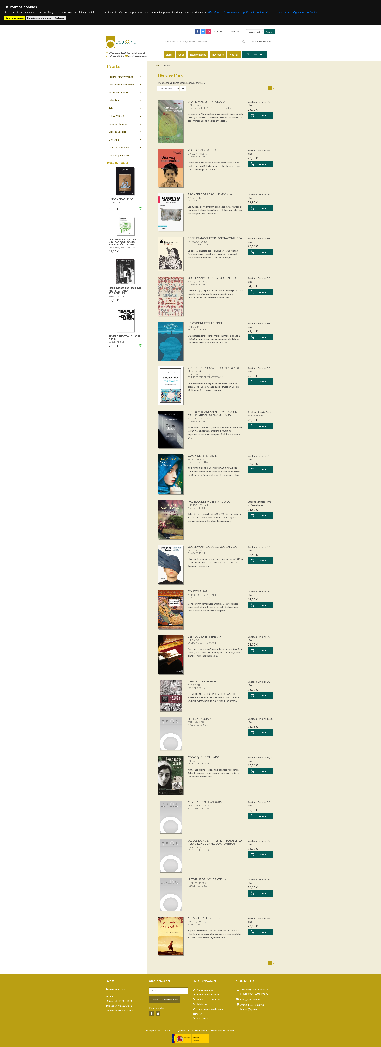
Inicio (158, 65)
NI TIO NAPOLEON (199, 718)
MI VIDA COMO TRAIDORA (205, 801)
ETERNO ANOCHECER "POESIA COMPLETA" (215, 238)
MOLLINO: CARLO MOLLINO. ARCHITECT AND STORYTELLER (125, 291)
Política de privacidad (208, 999)
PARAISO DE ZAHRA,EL (202, 681)
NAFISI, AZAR (193, 640)
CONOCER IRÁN (198, 591)
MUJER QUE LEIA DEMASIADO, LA (209, 501)
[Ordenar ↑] (183, 88)
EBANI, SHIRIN (194, 847)
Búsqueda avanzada (261, 41)
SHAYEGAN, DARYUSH (197, 883)
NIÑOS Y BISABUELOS (121, 199)
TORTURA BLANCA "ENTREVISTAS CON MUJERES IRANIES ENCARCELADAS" (212, 413)
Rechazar (59, 18)
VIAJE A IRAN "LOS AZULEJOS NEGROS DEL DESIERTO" (214, 369)
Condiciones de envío (208, 994)
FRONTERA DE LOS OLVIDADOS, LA (210, 194)
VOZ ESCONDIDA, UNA (202, 150)
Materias (202, 1004)
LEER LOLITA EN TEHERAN (204, 636)
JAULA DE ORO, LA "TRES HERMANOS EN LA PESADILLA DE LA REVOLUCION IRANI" (215, 842)
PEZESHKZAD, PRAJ (196, 722)
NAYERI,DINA (193, 327)
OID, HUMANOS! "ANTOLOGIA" (207, 101)
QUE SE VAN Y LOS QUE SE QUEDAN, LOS (212, 278)
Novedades (218, 54)
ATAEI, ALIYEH (194, 198)
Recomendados (198, 54)
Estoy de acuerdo (15, 18)
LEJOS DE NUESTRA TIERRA (205, 323)
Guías (181, 54)
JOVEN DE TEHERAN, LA (203, 455)
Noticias (234, 54)
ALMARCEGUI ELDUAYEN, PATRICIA (203, 595)
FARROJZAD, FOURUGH (198, 242)
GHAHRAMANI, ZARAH (197, 805)
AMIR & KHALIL (194, 685)
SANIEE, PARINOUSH (197, 154)
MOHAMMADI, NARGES (198, 418)
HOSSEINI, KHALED (196, 921)
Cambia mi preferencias (39, 18)
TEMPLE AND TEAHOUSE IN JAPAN (124, 337)
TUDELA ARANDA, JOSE (198, 374)
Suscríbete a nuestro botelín (165, 999)
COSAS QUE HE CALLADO (203, 757)
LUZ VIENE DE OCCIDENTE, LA (207, 879)
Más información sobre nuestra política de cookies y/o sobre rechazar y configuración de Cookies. (263, 12)
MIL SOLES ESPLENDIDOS (204, 918)
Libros (169, 54)
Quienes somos (205, 989)
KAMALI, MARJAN (195, 459)
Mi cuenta (202, 1018)
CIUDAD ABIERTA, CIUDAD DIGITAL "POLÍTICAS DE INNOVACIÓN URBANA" (123, 242)
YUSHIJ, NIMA (193, 105)
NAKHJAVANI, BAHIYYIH (198, 505)
